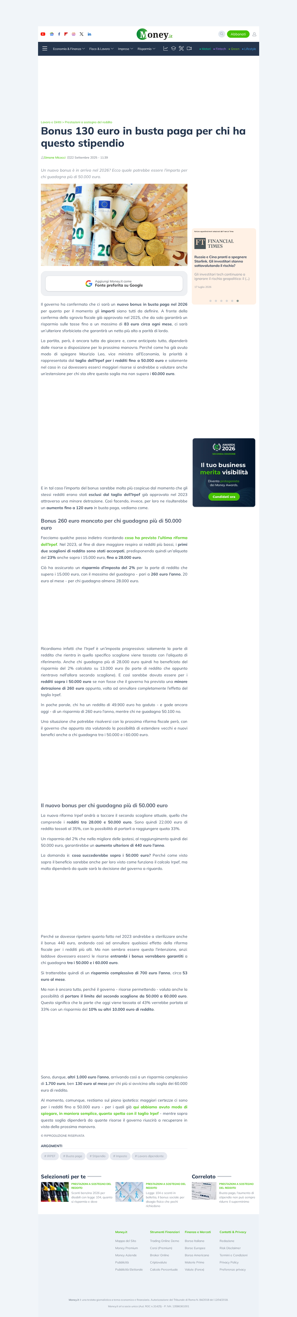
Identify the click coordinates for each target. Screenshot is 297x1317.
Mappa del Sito (125, 1241)
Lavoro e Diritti (51, 122)
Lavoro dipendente (151, 1156)
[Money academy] (173, 49)
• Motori (205, 49)
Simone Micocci (54, 157)
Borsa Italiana (194, 1241)
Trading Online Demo (164, 1241)
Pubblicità (122, 1262)
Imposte (121, 1156)
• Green (234, 49)
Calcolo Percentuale (164, 1269)
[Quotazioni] (165, 49)
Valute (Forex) (194, 1269)
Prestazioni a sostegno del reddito (88, 122)
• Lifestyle (249, 49)
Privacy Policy (229, 1262)
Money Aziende (126, 1255)
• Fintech (219, 49)
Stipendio (98, 1156)
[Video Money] (189, 49)
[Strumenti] (181, 49)
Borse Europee (195, 1248)
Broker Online (159, 1255)
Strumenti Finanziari (165, 1232)
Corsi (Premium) (161, 1248)
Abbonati (238, 34)
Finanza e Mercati (198, 1232)
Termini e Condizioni (233, 1255)
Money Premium (126, 1248)
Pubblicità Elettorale (129, 1269)
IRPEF (51, 1156)
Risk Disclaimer (230, 1248)
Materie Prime (194, 1262)
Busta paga (74, 1156)
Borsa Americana (197, 1255)
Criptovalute (158, 1262)
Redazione (227, 1241)
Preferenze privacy (233, 1269)
